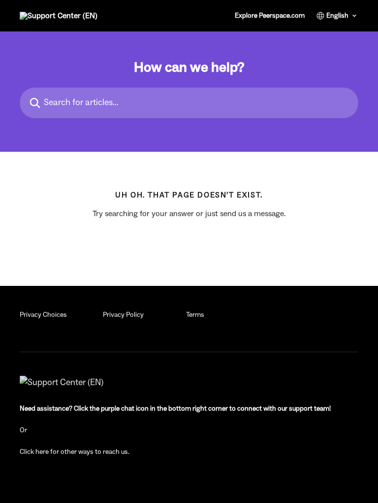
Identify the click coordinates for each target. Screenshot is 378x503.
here (42, 451)
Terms (195, 314)
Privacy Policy (123, 314)
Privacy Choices (43, 314)
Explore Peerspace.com (270, 15)
